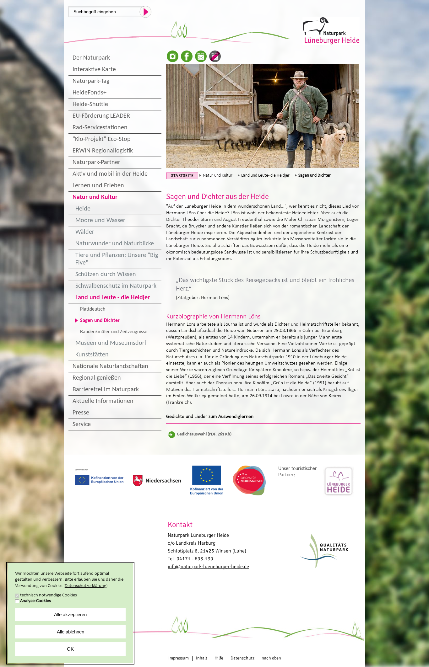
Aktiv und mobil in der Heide (110, 174)
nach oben (271, 658)
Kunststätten (92, 355)
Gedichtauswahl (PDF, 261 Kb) (204, 434)
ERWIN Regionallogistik (103, 151)
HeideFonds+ (89, 93)
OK (70, 649)
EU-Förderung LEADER (101, 116)
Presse (81, 413)
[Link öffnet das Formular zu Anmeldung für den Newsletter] (201, 56)
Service (82, 424)
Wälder (84, 232)
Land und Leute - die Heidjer (112, 298)
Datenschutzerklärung (85, 586)
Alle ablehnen (70, 631)
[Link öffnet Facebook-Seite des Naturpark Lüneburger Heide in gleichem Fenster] (187, 56)
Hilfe (219, 658)
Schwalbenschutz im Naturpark (115, 286)
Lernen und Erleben (98, 186)
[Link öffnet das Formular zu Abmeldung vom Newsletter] (215, 56)
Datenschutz (242, 658)
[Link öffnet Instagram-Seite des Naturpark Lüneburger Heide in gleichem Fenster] (172, 56)
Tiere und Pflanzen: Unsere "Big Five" (116, 259)
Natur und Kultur (95, 197)
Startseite (182, 175)
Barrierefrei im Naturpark (106, 390)
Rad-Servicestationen (100, 128)
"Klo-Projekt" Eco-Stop (102, 139)
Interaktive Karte (94, 70)
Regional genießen (97, 378)
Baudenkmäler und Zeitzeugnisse (113, 331)
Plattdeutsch (92, 309)
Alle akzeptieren (70, 614)
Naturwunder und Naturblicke (114, 244)
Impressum (178, 658)
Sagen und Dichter (100, 320)
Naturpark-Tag (91, 81)
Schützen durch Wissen (105, 274)
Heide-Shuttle (90, 104)
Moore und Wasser (100, 220)
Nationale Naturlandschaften (110, 366)
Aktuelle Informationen (103, 401)
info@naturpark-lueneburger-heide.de (208, 566)
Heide (82, 209)
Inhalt (201, 658)
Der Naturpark (91, 58)
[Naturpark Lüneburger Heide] (331, 30)
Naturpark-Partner (96, 162)
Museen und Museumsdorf (110, 343)
